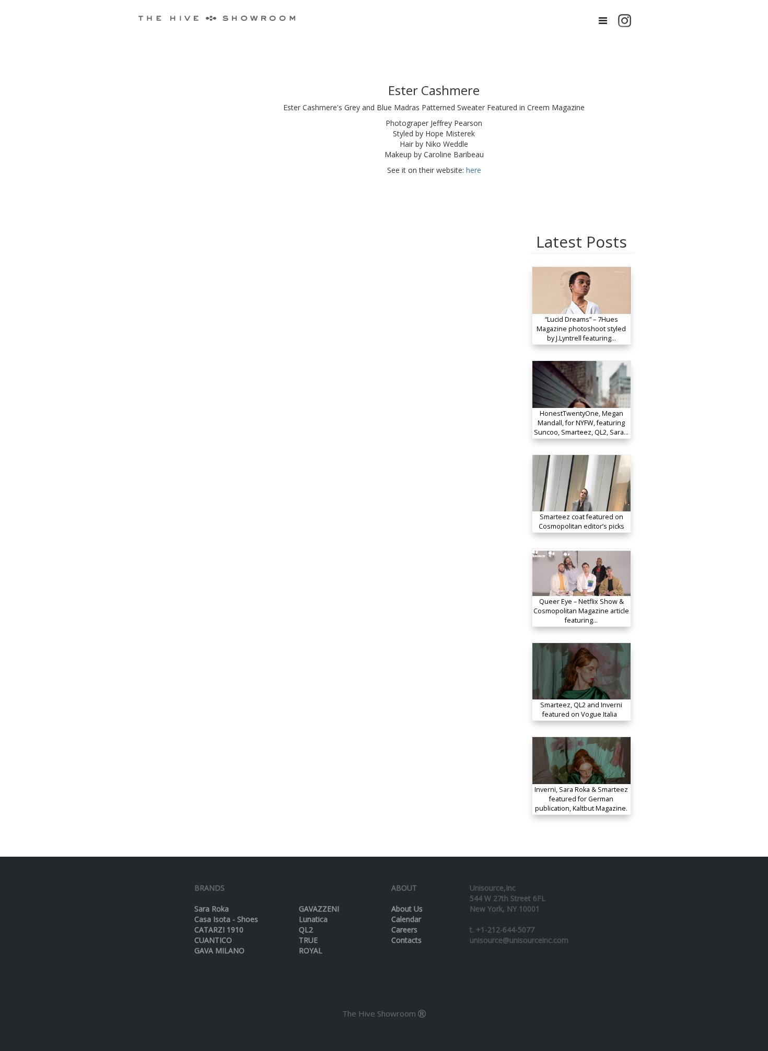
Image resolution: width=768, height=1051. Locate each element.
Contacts (406, 940)
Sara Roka (211, 909)
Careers (404, 930)
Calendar (406, 919)
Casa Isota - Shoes (226, 919)
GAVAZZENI (319, 909)
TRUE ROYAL (310, 945)
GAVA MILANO (219, 950)
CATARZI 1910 (218, 930)
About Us (407, 909)
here (473, 170)
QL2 (306, 930)
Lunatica (313, 919)
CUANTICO (213, 940)
